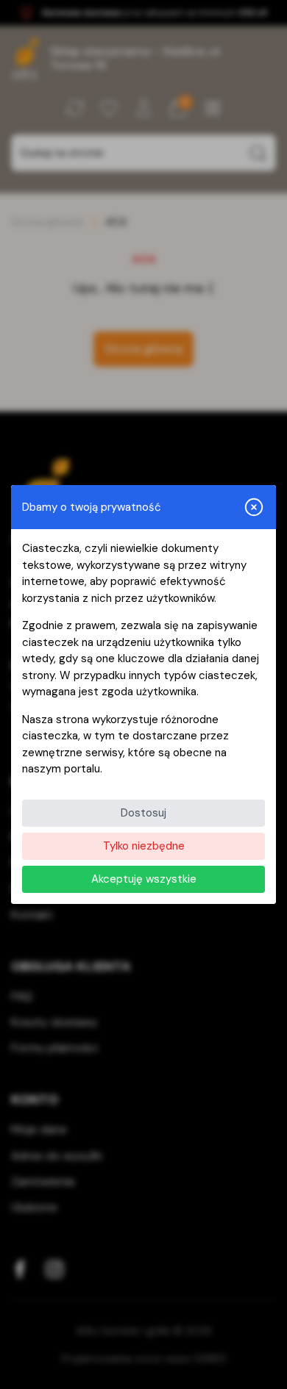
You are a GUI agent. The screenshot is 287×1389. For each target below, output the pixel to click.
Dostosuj (143, 812)
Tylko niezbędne (144, 846)
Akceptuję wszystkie (143, 879)
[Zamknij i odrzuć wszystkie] (254, 507)
